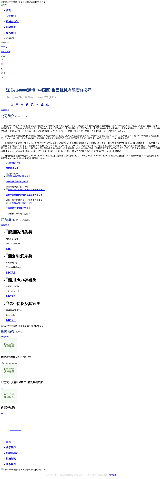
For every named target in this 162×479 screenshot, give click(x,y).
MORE (11, 248)
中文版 (4, 47)
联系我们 (11, 33)
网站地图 (112, 475)
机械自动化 (12, 21)
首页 (8, 10)
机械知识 (11, 27)
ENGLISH (5, 52)
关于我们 (11, 16)
